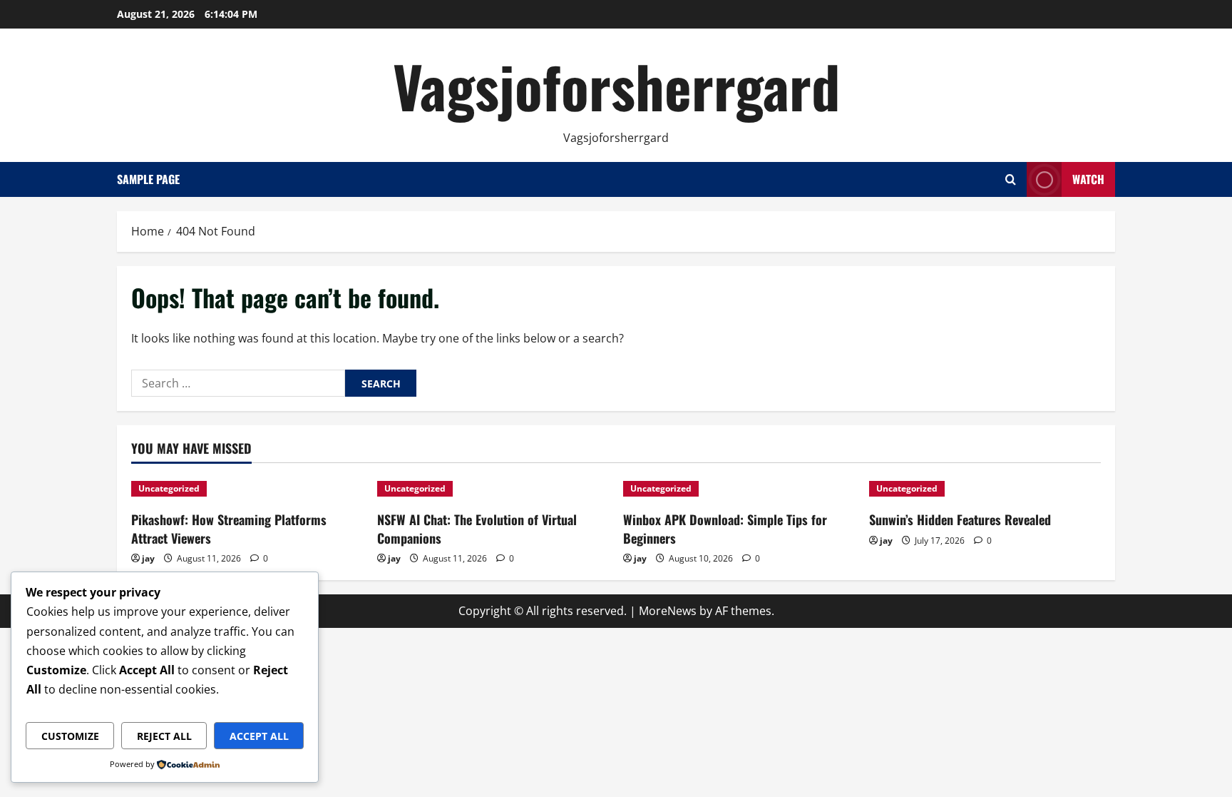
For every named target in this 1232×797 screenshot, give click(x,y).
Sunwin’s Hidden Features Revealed (960, 519)
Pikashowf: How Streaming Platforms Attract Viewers (229, 528)
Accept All (259, 736)
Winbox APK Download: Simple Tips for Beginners (725, 528)
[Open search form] (1010, 179)
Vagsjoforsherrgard (616, 86)
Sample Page (148, 179)
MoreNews (668, 611)
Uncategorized (169, 488)
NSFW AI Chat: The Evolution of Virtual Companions (477, 528)
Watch (1088, 179)
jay (148, 558)
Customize (70, 736)
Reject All (164, 736)
